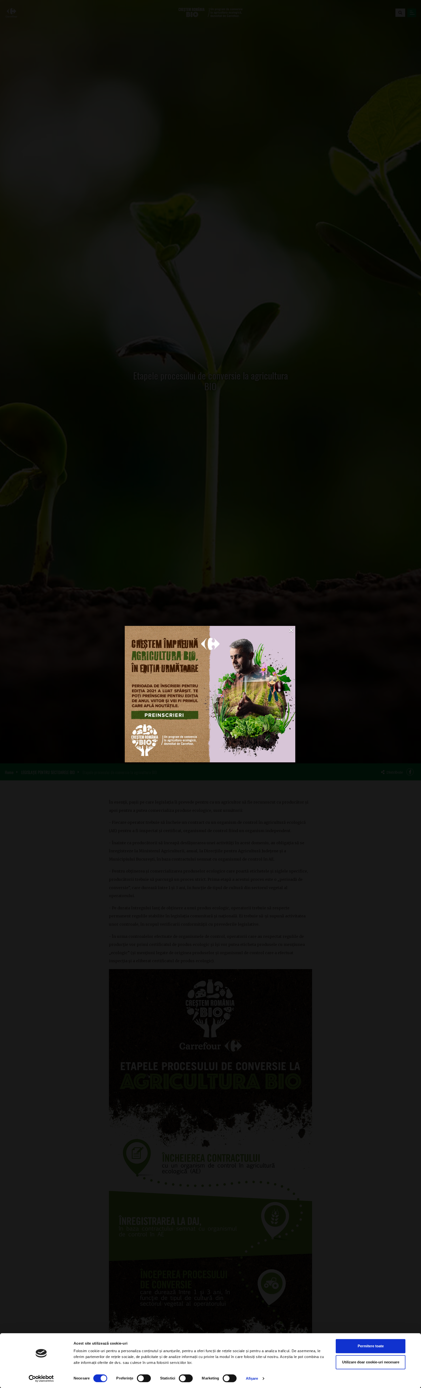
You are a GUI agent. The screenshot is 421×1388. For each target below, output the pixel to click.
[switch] (144, 1378)
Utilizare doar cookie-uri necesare (370, 1362)
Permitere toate (371, 1346)
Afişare (252, 1378)
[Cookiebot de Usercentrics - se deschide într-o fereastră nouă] (41, 1378)
